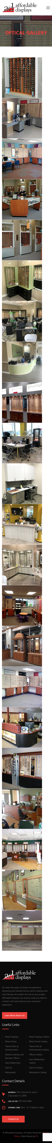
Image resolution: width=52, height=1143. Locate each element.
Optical (8, 1068)
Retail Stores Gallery (38, 1041)
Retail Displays (12, 1037)
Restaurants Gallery (38, 1072)
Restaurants (10, 1072)
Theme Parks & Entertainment (11, 1048)
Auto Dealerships (13, 1063)
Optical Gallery (36, 1068)
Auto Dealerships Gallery (37, 1061)
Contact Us (13, 1119)
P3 (37, 1136)
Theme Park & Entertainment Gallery (39, 1048)
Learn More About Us (15, 1015)
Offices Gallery (35, 1055)
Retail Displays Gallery (39, 1037)
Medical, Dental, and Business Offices (14, 1056)
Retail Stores (11, 1041)
